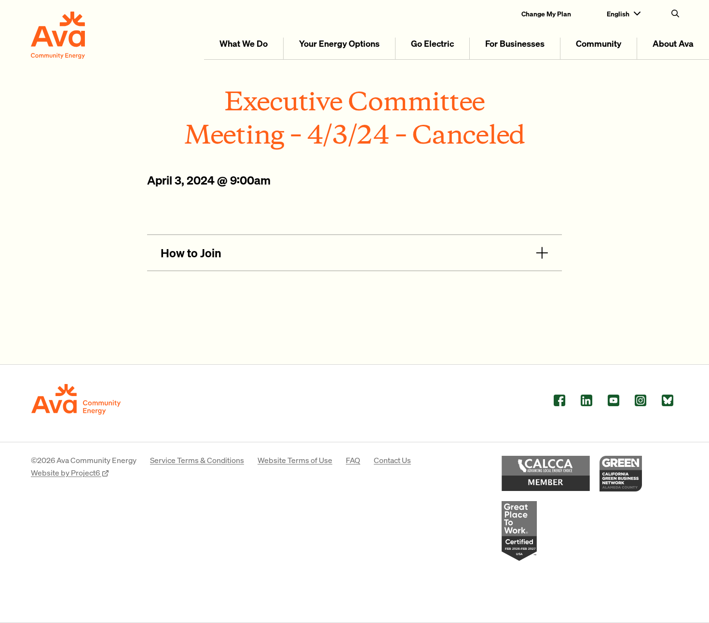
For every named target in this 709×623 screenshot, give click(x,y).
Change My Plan (546, 13)
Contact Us (392, 460)
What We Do (243, 43)
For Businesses (515, 43)
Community (598, 43)
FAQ (353, 460)
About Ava (673, 43)
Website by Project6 (66, 472)
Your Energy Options (339, 43)
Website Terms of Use (295, 460)
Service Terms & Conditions (197, 460)
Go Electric (432, 43)
